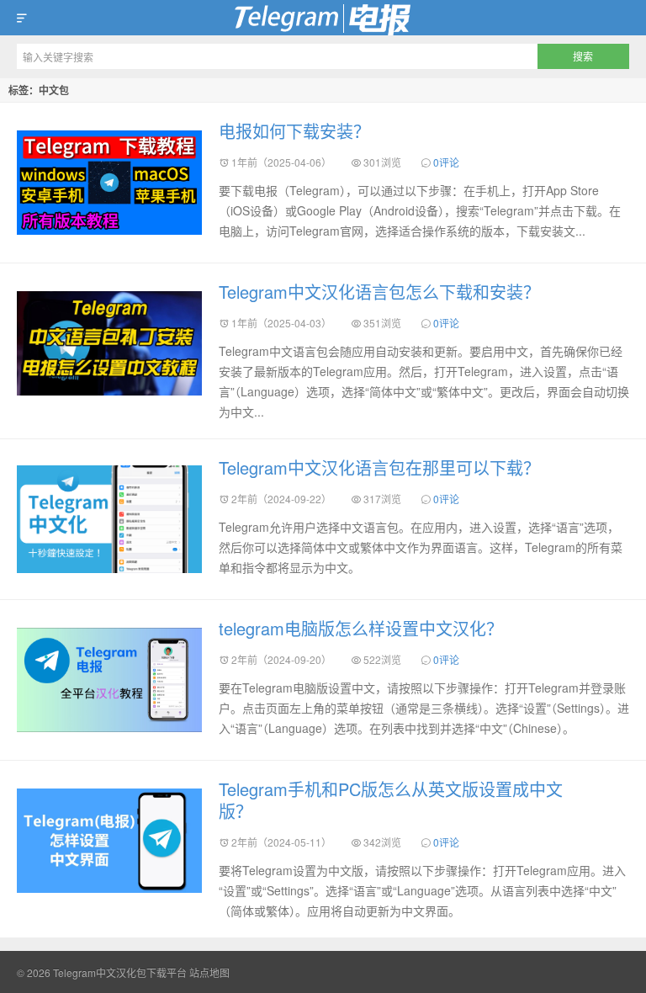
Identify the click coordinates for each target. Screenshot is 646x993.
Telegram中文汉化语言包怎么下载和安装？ (379, 291)
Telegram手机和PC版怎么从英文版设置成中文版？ (391, 800)
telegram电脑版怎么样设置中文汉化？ (361, 628)
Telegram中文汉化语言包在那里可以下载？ (379, 467)
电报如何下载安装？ (294, 131)
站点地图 (209, 972)
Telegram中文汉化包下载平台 (323, 17)
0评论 (446, 162)
